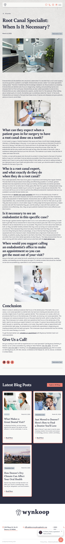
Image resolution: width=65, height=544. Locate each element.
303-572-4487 (13, 348)
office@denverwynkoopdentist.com (40, 348)
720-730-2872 (46, 346)
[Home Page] (5, 4)
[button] (59, 4)
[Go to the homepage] (32, 512)
